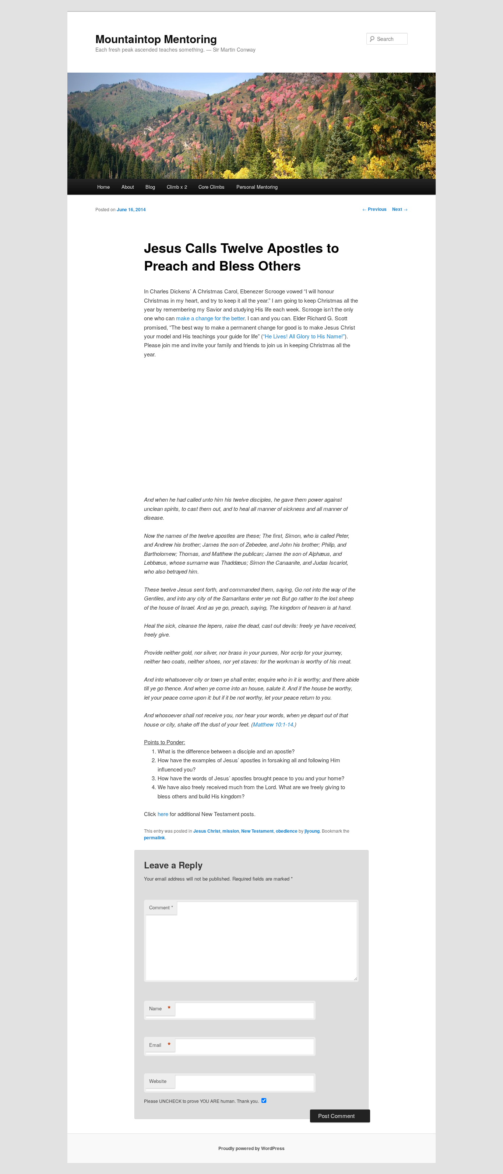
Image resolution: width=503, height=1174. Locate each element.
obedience (287, 831)
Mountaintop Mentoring (156, 38)
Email (160, 1045)
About (128, 186)
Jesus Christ (206, 831)
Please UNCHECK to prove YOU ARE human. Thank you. (202, 1101)
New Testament (257, 831)
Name (160, 1008)
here (163, 814)
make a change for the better (210, 318)
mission (230, 831)
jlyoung (312, 831)
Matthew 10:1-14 (273, 724)
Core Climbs (211, 186)
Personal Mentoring (257, 186)
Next (400, 209)
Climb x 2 (177, 186)
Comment (161, 907)
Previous (374, 209)
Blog (150, 186)
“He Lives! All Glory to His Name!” (304, 336)
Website (157, 1080)
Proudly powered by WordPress (251, 1148)
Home (103, 186)
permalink (154, 837)
